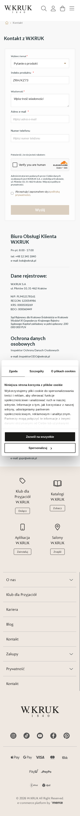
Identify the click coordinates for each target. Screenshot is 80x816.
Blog (9, 624)
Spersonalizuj (38, 448)
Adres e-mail (20, 111)
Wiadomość (18, 91)
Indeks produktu (22, 72)
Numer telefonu (20, 130)
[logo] (18, 9)
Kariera (12, 609)
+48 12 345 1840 (25, 256)
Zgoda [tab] (13, 371)
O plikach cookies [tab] (63, 371)
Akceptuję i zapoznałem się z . (37, 193)
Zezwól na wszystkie (40, 436)
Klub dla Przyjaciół (21, 594)
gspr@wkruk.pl (28, 458)
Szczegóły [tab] (37, 371)
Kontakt (12, 639)
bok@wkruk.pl (27, 260)
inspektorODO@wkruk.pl (34, 356)
